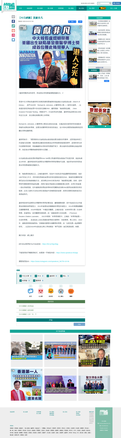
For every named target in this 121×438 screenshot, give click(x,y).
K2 (78, 432)
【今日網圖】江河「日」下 (27, 314)
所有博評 (78, 415)
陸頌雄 (34, 432)
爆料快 (91, 423)
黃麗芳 (39, 432)
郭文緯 (86, 428)
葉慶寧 (57, 430)
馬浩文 (63, 428)
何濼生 (68, 428)
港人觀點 (71, 8)
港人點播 (40, 8)
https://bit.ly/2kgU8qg (50, 244)
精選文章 (17, 435)
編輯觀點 (52, 413)
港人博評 (92, 8)
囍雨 (26, 435)
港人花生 (81, 8)
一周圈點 (43, 428)
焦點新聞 (29, 8)
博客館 (77, 413)
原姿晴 (72, 428)
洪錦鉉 (30, 432)
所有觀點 (52, 415)
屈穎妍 (11, 428)
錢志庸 (16, 432)
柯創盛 (25, 432)
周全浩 (70, 430)
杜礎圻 (53, 432)
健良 (57, 432)
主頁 (20, 8)
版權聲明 (91, 416)
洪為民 (79, 430)
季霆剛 (38, 430)
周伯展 (47, 430)
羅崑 (86, 432)
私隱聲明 (91, 413)
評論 (79, 324)
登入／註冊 (113, 8)
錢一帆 (11, 430)
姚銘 (89, 432)
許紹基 (77, 428)
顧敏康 (21, 428)
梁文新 (81, 432)
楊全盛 (88, 430)
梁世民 (59, 428)
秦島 (16, 430)
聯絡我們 (91, 420)
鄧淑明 (83, 430)
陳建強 (61, 430)
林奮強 (22, 435)
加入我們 (91, 418)
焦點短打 (37, 428)
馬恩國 (66, 430)
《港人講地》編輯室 (29, 428)
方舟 (75, 430)
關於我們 (91, 412)
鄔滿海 (33, 430)
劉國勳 (21, 432)
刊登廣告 (91, 421)
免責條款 (91, 415)
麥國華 (82, 428)
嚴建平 (44, 432)
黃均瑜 (11, 432)
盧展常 (66, 432)
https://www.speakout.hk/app (67, 253)
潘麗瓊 (52, 430)
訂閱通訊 (117, 3)
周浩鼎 (24, 430)
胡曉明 (19, 430)
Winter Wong (72, 432)
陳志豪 (11, 435)
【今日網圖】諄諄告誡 (25, 306)
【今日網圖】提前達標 (25, 310)
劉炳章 (54, 428)
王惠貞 (43, 430)
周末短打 (49, 428)
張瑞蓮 (16, 428)
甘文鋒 (48, 432)
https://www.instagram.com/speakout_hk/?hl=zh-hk (50, 261)
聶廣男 (61, 432)
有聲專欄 (60, 8)
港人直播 (50, 8)
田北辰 (29, 430)
